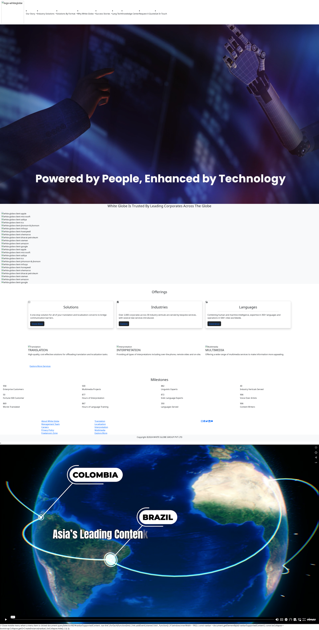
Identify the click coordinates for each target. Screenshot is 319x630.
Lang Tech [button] (117, 13)
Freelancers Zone (49, 433)
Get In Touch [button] (161, 13)
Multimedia (100, 430)
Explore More (101, 433)
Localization (100, 424)
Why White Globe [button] (85, 13)
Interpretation (101, 427)
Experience (214, 323)
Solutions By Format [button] (66, 13)
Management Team (50, 424)
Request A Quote (147, 13)
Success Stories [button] (103, 13)
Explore (123, 323)
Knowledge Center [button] (130, 13)
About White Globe (50, 421)
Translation (100, 421)
